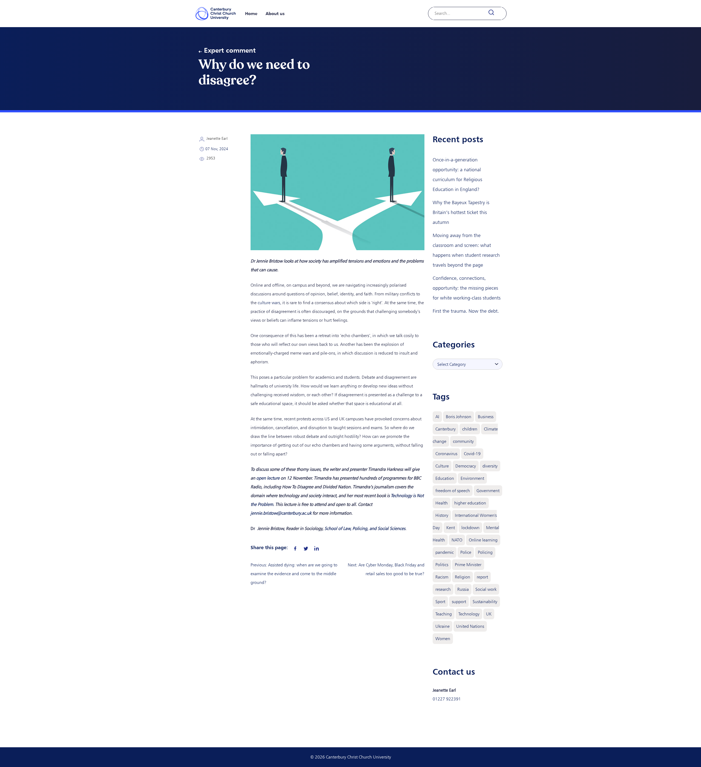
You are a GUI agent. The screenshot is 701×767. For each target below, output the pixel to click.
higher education (470, 503)
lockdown (470, 527)
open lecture (268, 478)
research (443, 589)
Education (444, 478)
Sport (440, 601)
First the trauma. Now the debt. (466, 311)
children (469, 429)
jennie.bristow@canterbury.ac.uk (281, 513)
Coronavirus (446, 453)
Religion (462, 577)
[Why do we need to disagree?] (295, 547)
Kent (450, 527)
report (482, 577)
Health (441, 503)
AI (437, 416)
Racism (441, 577)
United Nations (470, 626)
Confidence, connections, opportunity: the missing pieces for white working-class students (467, 288)
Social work (485, 589)
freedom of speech (452, 490)
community (463, 441)
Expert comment (230, 50)
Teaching (443, 614)
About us (275, 13)
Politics (441, 564)
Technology (468, 614)
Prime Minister (468, 564)
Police (465, 552)
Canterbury (445, 429)
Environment (472, 478)
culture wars (269, 302)
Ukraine (442, 626)
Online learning (483, 540)
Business (485, 416)
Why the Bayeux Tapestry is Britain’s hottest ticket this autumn (461, 212)
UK (489, 614)
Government (487, 490)
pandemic (444, 552)
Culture (442, 466)
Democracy (465, 466)
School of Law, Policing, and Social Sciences (364, 528)
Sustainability (485, 601)
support (459, 601)
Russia (463, 589)
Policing (485, 552)
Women (442, 638)
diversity (490, 466)
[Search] (494, 12)
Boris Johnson (458, 416)
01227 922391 (447, 699)
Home (251, 13)
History (441, 515)
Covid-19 (472, 453)
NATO (457, 540)
